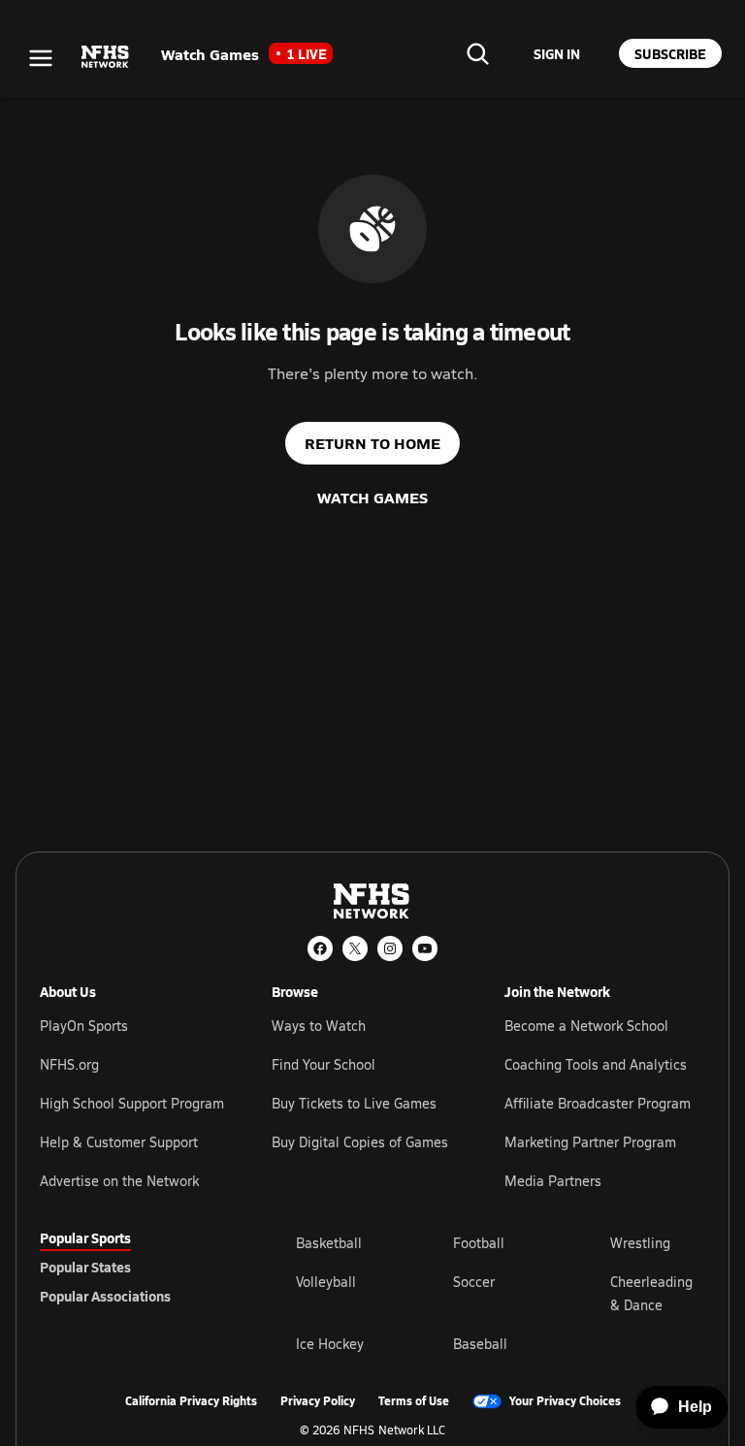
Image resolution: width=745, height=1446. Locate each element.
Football (478, 1243)
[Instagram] (390, 948)
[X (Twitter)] (355, 948)
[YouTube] (424, 948)
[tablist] (137, 1266)
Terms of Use (413, 1401)
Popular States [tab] (85, 1266)
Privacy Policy (317, 1401)
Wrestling (640, 1243)
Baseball (480, 1343)
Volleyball (326, 1281)
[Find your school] (477, 53)
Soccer (474, 1281)
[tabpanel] (500, 1293)
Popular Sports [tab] (85, 1237)
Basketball (329, 1243)
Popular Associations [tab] (105, 1295)
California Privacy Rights (191, 1401)
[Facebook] (320, 948)
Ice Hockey (330, 1343)
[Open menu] (40, 58)
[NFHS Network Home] (105, 57)
